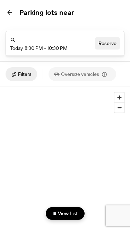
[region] (65, 154)
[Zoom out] (119, 108)
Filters (25, 74)
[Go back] (10, 12)
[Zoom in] (119, 97)
